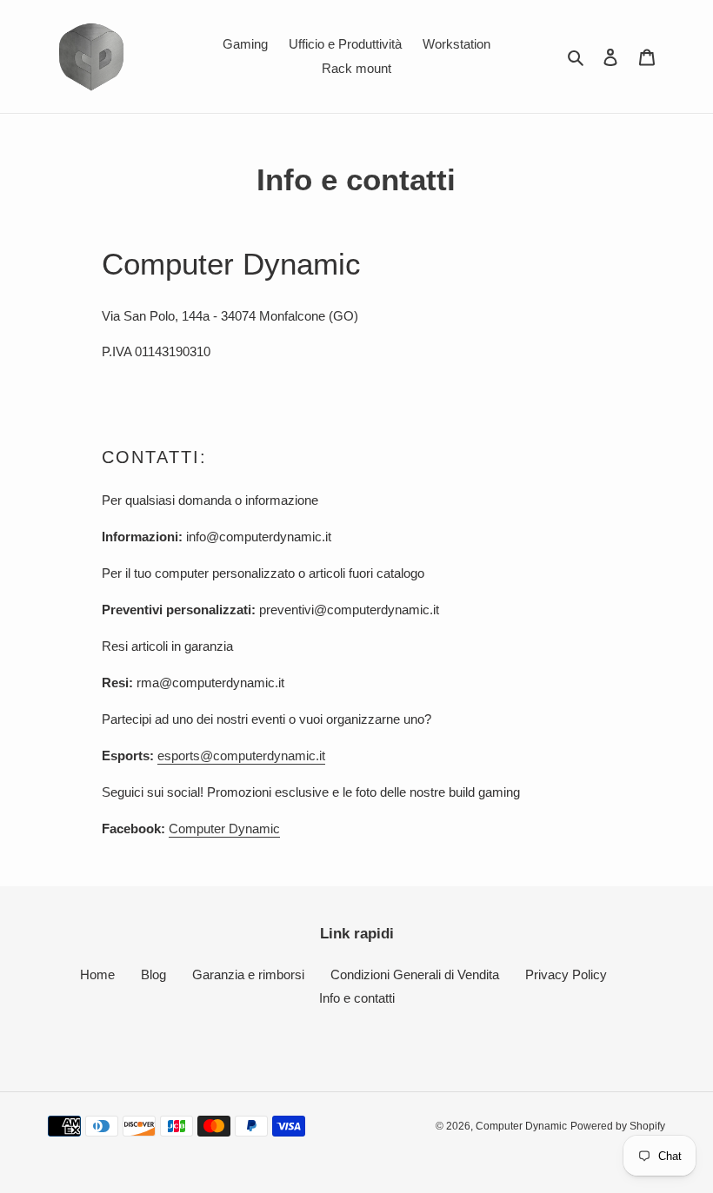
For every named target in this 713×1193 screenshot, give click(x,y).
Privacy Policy (566, 974)
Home (97, 974)
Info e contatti (357, 998)
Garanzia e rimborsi (248, 974)
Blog (153, 974)
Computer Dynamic (224, 828)
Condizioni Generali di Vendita (414, 974)
